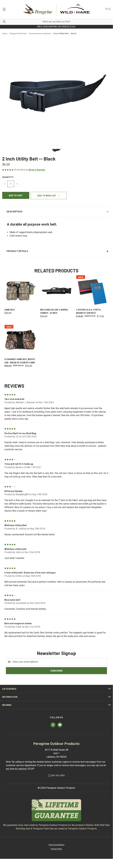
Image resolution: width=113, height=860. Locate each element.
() (109, 9)
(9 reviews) (20, 169)
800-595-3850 (58, 775)
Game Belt (9, 309)
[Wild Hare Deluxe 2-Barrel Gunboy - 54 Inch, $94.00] (56, 291)
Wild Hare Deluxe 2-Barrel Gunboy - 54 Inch (54, 311)
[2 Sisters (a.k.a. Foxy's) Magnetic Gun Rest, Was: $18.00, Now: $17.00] (92, 291)
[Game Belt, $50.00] (20, 291)
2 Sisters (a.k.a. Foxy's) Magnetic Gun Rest (88, 311)
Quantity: (8, 177)
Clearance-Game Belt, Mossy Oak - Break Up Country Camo (19, 361)
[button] (35, 169)
